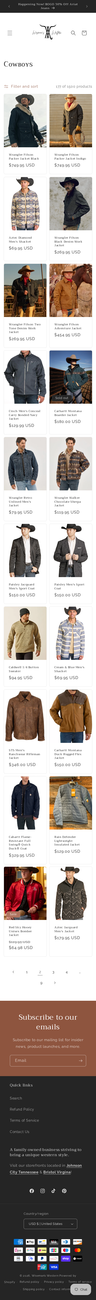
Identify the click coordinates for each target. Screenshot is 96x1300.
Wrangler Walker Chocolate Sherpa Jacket (67, 502)
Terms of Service (24, 1120)
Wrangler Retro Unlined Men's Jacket (20, 502)
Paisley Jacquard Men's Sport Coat (22, 586)
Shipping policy (34, 1289)
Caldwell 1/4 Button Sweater (24, 669)
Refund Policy (22, 1109)
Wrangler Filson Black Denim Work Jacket (68, 242)
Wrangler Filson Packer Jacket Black (24, 157)
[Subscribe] (80, 1061)
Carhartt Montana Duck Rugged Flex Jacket (68, 754)
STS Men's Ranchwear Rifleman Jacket (24, 754)
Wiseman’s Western (46, 1275)
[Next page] (54, 982)
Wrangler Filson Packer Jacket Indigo (70, 157)
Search (16, 1098)
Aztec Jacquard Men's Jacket (66, 929)
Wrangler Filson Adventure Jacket (68, 326)
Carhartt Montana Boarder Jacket (68, 413)
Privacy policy (54, 1281)
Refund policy (29, 1281)
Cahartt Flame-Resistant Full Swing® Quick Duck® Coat (20, 842)
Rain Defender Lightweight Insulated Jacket (67, 841)
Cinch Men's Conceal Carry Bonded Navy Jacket (24, 415)
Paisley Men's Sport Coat (69, 586)
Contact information (63, 1289)
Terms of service (80, 1281)
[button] (9, 33)
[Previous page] (13, 972)
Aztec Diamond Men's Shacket (20, 240)
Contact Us (20, 1132)
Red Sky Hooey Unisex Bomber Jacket (20, 931)
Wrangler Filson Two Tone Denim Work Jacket (25, 328)
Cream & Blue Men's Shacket (69, 669)
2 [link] (40, 972)
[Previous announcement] (9, 6)
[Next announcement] (86, 6)
